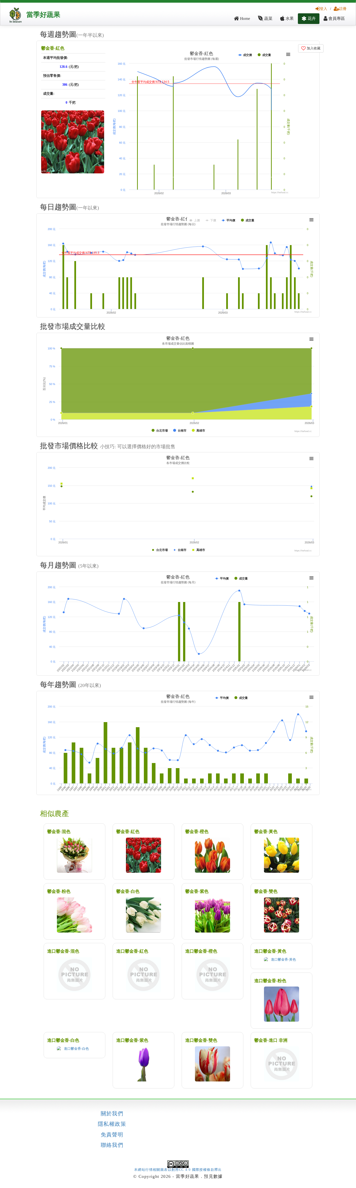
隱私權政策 (112, 1124)
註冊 (343, 9)
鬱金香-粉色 (58, 891)
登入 (323, 9)
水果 (289, 18)
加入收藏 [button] (313, 48)
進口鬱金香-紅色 (132, 951)
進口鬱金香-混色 (63, 951)
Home (244, 18)
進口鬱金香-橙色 (201, 951)
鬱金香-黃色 (266, 831)
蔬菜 (267, 18)
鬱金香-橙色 (197, 831)
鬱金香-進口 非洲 (270, 1040)
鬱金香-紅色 (52, 48)
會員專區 (336, 18)
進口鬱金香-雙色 (201, 1040)
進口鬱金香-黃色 (270, 951)
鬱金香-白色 (127, 891)
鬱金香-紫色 (197, 891)
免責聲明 (112, 1135)
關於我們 (112, 1114)
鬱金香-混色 (58, 831)
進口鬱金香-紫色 (132, 1040)
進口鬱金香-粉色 (270, 980)
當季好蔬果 (43, 14)
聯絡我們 (112, 1145)
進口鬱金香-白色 (63, 1040)
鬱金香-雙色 (266, 891)
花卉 (311, 18)
